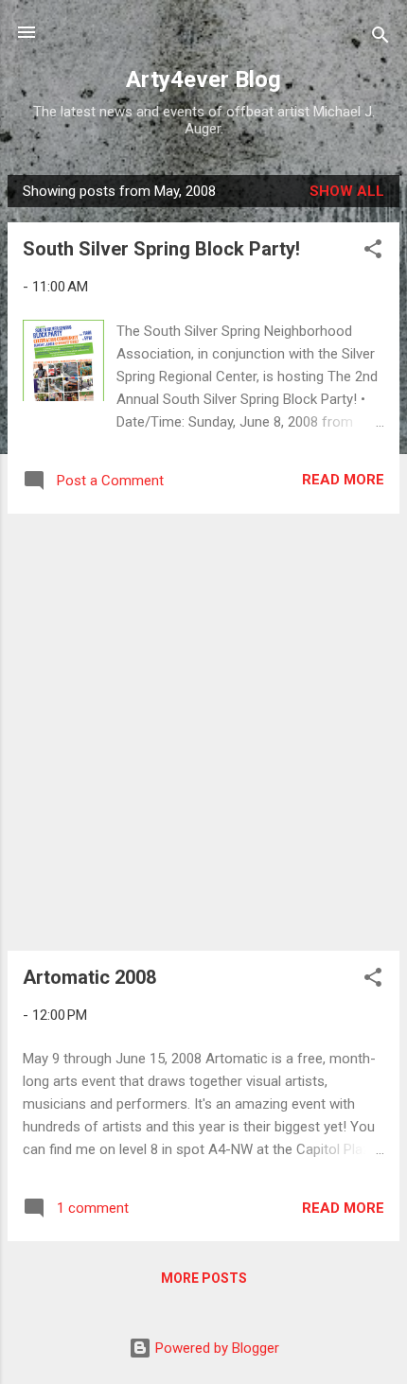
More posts (204, 1278)
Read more (343, 479)
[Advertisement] (203, 732)
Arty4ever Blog (203, 79)
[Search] (380, 38)
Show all (347, 191)
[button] (373, 252)
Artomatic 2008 (89, 977)
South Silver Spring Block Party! (161, 248)
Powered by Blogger (215, 1348)
